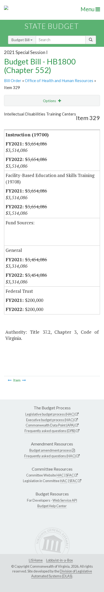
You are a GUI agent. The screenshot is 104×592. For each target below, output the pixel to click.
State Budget (52, 26)
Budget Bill (20, 39)
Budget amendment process (50, 450)
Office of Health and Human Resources (59, 80)
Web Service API (65, 500)
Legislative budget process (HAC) (50, 414)
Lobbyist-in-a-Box (59, 560)
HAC (60, 475)
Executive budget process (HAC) (50, 420)
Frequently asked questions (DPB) (50, 431)
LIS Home (36, 560)
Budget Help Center (52, 506)
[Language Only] (9, 380)
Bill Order (12, 80)
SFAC (70, 475)
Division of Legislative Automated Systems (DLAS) (61, 573)
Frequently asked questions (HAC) (50, 456)
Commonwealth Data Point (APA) (50, 425)
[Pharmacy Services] (24, 380)
